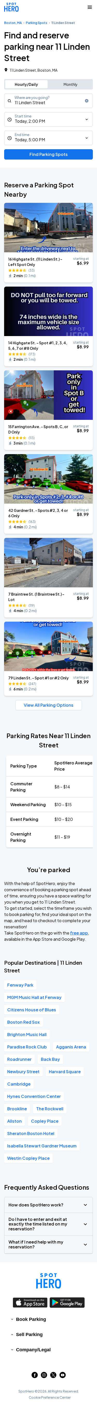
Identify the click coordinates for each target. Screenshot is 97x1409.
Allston (14, 1121)
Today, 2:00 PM (30, 121)
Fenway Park (20, 985)
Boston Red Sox (23, 1022)
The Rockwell (49, 1108)
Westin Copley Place (28, 1158)
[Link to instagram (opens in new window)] (44, 1376)
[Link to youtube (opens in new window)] (62, 1376)
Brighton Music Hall (27, 1034)
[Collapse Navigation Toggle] (90, 7)
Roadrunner (19, 1059)
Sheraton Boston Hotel (30, 1133)
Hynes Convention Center (34, 1096)
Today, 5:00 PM (30, 139)
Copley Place (44, 1121)
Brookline (17, 1108)
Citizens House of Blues (31, 1009)
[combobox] (48, 101)
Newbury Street (23, 1071)
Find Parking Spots (48, 154)
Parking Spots (36, 23)
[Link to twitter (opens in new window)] (53, 1376)
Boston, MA (13, 23)
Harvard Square (65, 1071)
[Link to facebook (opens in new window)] (35, 1376)
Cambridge (19, 1084)
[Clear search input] (87, 101)
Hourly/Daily (26, 84)
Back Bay (50, 1059)
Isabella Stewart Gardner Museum (42, 1145)
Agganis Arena (71, 1046)
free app (79, 933)
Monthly (71, 84)
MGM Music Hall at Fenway (34, 997)
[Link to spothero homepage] (48, 1281)
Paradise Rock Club (27, 1046)
